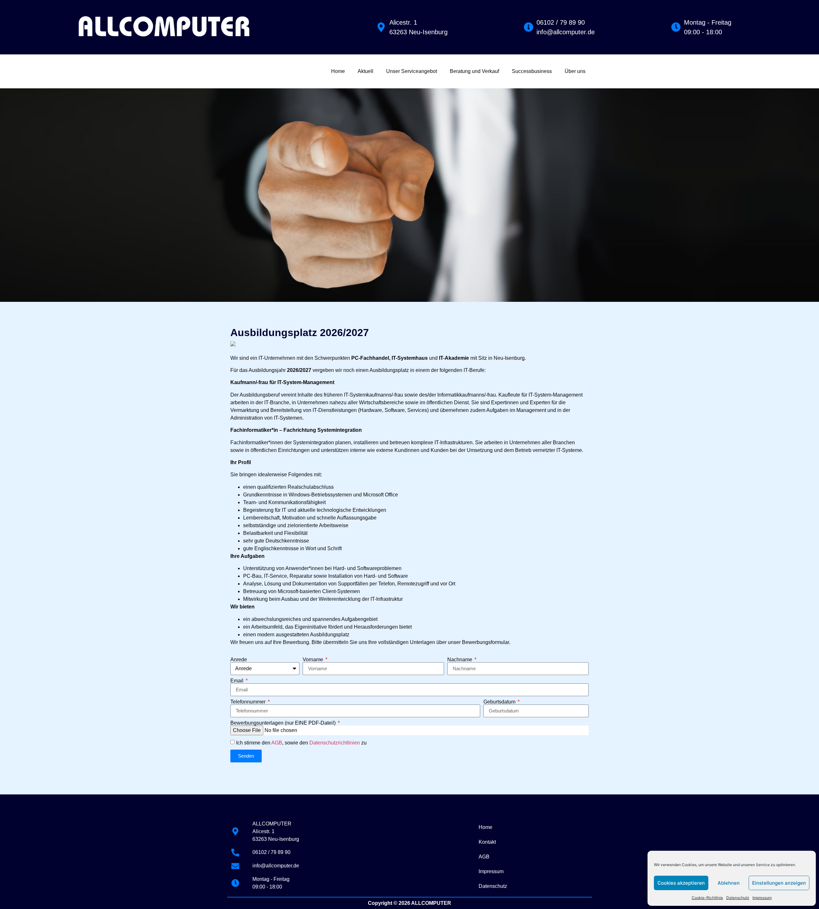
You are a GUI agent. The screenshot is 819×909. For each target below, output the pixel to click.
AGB (276, 742)
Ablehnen (729, 883)
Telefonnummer (248, 701)
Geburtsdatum (500, 701)
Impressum (762, 897)
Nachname (460, 659)
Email (237, 680)
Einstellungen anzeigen (779, 883)
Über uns (575, 71)
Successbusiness (532, 71)
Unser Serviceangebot (411, 71)
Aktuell (365, 71)
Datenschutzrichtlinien (334, 742)
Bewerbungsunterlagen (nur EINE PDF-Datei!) (283, 723)
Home (338, 71)
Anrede (238, 659)
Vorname (313, 659)
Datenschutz (737, 897)
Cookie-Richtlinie (707, 897)
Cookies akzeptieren (681, 883)
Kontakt (487, 842)
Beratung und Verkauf (474, 71)
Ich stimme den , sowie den (301, 742)
